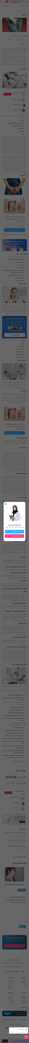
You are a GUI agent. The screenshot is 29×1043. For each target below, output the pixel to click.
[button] (5, 504)
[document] (14, 521)
